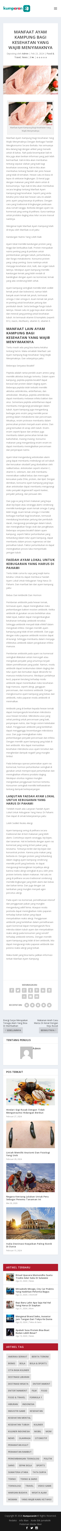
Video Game (44, 1485)
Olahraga (24, 1438)
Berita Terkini (40, 1356)
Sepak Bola (25, 1465)
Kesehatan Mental (19, 1417)
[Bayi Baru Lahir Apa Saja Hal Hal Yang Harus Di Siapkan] (10, 1305)
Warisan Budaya (17, 1492)
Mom (31, 1308)
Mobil (37, 1431)
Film (34, 1390)
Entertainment (17, 1390)
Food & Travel (16, 1397)
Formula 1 (36, 1397)
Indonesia (28, 1404)
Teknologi (14, 1485)
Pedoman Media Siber (30, 1524)
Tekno (12, 1479)
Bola (22, 1363)
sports (40, 1465)
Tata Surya (39, 1472)
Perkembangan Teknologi (23, 1458)
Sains (11, 1465)
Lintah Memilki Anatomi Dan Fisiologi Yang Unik (28, 1154)
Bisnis (11, 1363)
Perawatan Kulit (18, 1445)
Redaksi (13, 1520)
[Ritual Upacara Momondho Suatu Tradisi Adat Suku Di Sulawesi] (10, 1277)
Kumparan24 (30, 1515)
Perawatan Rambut (20, 1451)
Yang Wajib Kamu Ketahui (36, 1499)
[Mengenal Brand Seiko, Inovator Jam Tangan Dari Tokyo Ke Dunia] (10, 1318)
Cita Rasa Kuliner (18, 1370)
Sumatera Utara (18, 1472)
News (25, 57)
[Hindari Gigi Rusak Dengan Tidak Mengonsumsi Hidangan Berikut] (30, 1091)
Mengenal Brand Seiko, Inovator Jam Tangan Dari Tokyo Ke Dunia (34, 1318)
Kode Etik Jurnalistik (41, 1520)
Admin (25, 53)
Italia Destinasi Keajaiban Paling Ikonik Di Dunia (29, 1245)
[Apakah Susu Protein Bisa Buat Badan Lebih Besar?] (10, 1332)
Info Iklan (23, 1520)
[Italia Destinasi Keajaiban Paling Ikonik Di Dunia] (30, 1223)
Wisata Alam (39, 1492)
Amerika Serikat (17, 1356)
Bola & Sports (38, 1363)
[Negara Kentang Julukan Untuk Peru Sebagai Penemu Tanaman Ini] (30, 1177)
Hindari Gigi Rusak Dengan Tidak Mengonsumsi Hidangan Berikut (25, 1111)
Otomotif (33, 1294)
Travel (29, 1485)
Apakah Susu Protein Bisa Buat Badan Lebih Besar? (32, 1331)
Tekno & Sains (35, 1322)
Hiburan (13, 1404)
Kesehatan (36, 1411)
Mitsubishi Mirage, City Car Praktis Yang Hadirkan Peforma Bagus (35, 1290)
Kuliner (38, 1424)
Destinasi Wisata (18, 1383)
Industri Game (16, 1411)
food (44, 1390)
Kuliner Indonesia (19, 1431)
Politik (48, 1458)
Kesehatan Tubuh (18, 1424)
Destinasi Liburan (18, 1377)
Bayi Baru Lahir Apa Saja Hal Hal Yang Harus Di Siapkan (33, 1304)
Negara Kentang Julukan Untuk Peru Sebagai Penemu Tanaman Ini (27, 1198)
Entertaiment (41, 1383)
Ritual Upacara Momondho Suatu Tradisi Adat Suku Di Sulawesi (34, 1276)
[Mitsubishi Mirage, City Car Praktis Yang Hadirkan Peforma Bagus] (10, 1291)
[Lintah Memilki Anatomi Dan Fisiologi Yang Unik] (30, 1134)
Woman (12, 1499)
